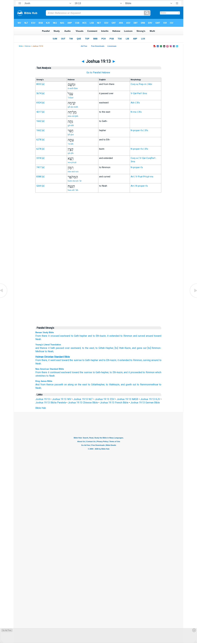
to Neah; (49, 351)
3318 (38, 158)
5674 (38, 93)
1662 (38, 121)
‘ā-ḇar (70, 97)
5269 (38, 185)
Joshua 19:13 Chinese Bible (83, 402)
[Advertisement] (98, 258)
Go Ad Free (7, 630)
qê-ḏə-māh (73, 107)
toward (65, 360)
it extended (113, 335)
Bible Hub (40, 407)
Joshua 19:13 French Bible (114, 402)
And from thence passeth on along (54, 384)
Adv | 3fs (135, 102)
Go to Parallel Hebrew (98, 72)
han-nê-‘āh (73, 190)
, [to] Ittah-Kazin (122, 348)
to (83, 360)
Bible (21, 46)
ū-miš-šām (73, 88)
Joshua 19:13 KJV (150, 399)
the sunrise (76, 360)
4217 (38, 111)
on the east (80, 384)
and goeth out (128, 384)
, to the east (87, 348)
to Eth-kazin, (116, 372)
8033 (38, 84)
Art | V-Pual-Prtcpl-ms (142, 176)
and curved (139, 335)
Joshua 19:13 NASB (127, 399)
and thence (41, 348)
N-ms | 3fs (136, 111)
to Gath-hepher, (101, 372)
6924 (38, 102)
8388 (38, 176)
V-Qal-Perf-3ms (139, 93)
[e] (43, 84)
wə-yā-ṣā (72, 162)
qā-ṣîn (71, 153)
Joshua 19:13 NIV (61, 399)
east (58, 360)
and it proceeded (133, 372)
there (44, 360)
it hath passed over (58, 348)
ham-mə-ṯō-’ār (75, 181)
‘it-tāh (70, 144)
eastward (65, 335)
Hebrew (27, 46)
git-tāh (71, 125)
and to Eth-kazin (107, 360)
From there (41, 335)
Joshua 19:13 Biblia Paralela (50, 402)
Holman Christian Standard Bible (52, 356)
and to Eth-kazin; (97, 335)
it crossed (53, 335)
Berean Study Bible (44, 332)
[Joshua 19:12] (4, 297)
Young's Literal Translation (48, 344)
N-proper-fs (137, 167)
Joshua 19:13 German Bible (145, 402)
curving (147, 360)
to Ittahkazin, (113, 384)
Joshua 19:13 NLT (83, 399)
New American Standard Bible (49, 369)
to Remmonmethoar (147, 384)
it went (51, 360)
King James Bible (43, 381)
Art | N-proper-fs (139, 185)
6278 (38, 139)
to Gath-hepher (79, 335)
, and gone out (139, 348)
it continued (54, 372)
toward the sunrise (82, 372)
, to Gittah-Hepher (103, 348)
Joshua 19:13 (42, 399)
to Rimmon (126, 335)
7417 (38, 167)
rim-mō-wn (73, 171)
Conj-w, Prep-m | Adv (141, 84)
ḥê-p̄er (71, 134)
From (38, 360)
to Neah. (50, 375)
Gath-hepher (91, 360)
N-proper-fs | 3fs (139, 130)
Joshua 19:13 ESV (105, 399)
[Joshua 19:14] (193, 297)
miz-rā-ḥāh (73, 116)
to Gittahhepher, (96, 384)
